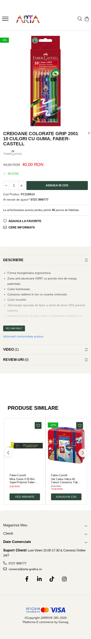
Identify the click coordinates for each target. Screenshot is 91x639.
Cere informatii (21, 227)
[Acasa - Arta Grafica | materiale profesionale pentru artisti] (27, 19)
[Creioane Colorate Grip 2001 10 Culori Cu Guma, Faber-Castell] (45, 81)
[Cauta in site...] (80, 19)
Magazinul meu (15, 525)
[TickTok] (51, 579)
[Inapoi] (88, 133)
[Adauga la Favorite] (38, 425)
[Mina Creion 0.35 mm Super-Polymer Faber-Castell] (24, 445)
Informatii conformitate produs (23, 336)
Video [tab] (11, 349)
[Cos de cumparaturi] (86, 19)
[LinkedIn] (39, 579)
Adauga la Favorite (24, 221)
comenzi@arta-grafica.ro (25, 569)
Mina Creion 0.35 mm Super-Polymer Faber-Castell (22, 480)
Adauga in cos (57, 185)
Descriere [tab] (13, 260)
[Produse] (6, 20)
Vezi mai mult (14, 328)
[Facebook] (26, 579)
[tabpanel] (45, 81)
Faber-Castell (18, 475)
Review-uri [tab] (16, 359)
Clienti (8, 533)
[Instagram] (64, 579)
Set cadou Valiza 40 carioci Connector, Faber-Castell (66, 480)
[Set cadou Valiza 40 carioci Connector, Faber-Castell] (66, 445)
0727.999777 (17, 563)
